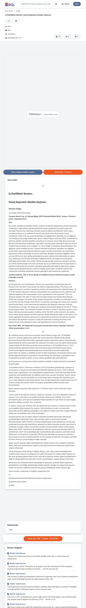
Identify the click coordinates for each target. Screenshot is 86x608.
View (11, 530)
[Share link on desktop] (8, 21)
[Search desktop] (56, 4)
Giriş (77, 4)
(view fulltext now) (50, 114)
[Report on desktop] (16, 21)
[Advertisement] (41, 48)
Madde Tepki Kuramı (17, 553)
